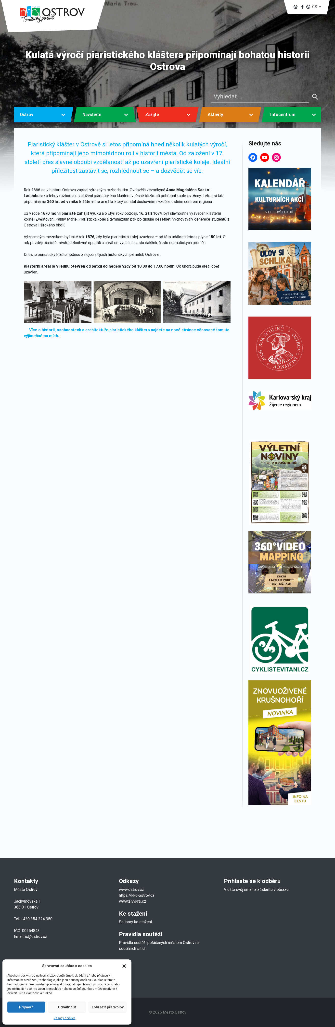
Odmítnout (67, 1007)
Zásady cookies (65, 1018)
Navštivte (91, 114)
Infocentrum (282, 114)
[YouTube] (264, 157)
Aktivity (215, 114)
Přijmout (26, 1007)
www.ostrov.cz (131, 889)
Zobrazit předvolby (107, 1007)
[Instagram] (276, 157)
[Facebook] (252, 157)
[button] (124, 965)
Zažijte (152, 114)
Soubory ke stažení (135, 922)
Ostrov (26, 114)
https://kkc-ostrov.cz (137, 895)
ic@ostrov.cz (36, 936)
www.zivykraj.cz (133, 901)
